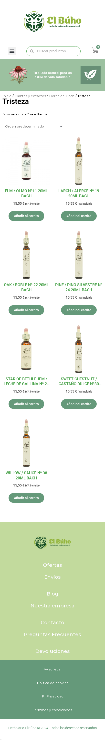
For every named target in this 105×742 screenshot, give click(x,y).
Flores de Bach (61, 96)
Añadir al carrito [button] (26, 216)
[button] (12, 51)
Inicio (6, 96)
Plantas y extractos (30, 96)
